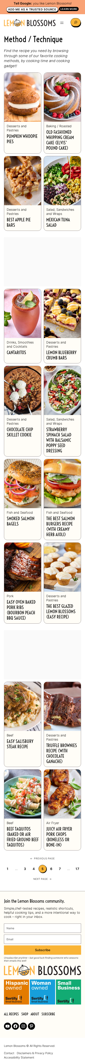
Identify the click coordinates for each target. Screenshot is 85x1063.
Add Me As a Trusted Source (32, 9)
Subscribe (42, 950)
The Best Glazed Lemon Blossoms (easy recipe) (61, 611)
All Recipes (11, 1014)
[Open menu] (62, 22)
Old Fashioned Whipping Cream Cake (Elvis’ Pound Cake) (60, 140)
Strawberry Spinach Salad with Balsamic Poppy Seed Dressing (58, 440)
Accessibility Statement (19, 1057)
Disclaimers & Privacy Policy (35, 1053)
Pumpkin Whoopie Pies (22, 139)
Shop (24, 1014)
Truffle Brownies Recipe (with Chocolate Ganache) (61, 754)
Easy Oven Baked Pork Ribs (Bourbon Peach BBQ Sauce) (21, 610)
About (35, 1014)
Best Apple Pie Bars (19, 223)
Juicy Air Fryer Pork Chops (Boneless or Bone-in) (59, 837)
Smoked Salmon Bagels (20, 521)
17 (77, 869)
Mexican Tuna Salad (58, 223)
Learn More (68, 8)
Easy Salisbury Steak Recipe (20, 744)
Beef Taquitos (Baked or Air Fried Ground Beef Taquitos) (23, 837)
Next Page (42, 878)
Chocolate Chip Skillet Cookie (20, 432)
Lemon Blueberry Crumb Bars (61, 355)
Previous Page (42, 858)
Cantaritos (16, 353)
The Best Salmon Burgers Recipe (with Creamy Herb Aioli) (60, 527)
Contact (9, 1053)
